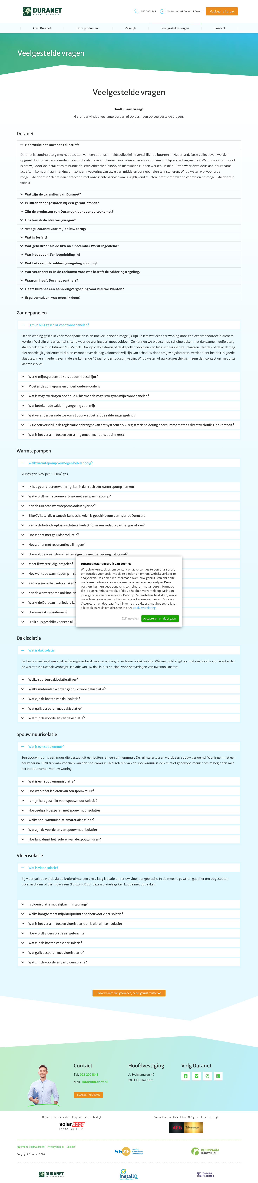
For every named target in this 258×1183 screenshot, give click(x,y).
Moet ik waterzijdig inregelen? (50, 564)
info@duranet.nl (95, 1082)
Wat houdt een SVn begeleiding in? (52, 254)
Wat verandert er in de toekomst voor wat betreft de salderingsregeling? (83, 272)
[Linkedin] (218, 1076)
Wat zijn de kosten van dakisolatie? (54, 699)
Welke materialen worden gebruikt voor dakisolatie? (67, 689)
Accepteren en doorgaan (159, 618)
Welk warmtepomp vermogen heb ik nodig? (60, 463)
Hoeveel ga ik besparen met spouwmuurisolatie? (64, 810)
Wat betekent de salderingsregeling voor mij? (61, 263)
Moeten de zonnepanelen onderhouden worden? (64, 386)
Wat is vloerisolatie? (43, 868)
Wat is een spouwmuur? (46, 747)
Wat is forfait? (36, 237)
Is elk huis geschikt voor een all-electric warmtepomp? (68, 622)
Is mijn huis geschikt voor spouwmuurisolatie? (62, 801)
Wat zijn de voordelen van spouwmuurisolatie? (62, 830)
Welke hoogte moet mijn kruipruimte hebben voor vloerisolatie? (75, 914)
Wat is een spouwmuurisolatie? (51, 781)
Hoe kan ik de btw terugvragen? (50, 220)
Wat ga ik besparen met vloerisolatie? (56, 953)
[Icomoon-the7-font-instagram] (207, 1076)
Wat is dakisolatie (41, 650)
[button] (129, 145)
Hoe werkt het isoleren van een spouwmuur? (61, 791)
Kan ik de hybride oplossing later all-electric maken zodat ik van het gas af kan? (86, 525)
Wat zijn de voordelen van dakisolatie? (56, 718)
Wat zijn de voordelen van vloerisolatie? (57, 962)
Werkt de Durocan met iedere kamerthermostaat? (65, 603)
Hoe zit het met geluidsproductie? (53, 535)
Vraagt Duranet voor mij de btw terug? (55, 229)
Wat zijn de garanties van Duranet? (53, 194)
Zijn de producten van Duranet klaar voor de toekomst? (69, 211)
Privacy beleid (55, 1146)
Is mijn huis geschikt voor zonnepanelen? (58, 325)
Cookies (71, 1146)
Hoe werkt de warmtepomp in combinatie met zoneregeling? (73, 574)
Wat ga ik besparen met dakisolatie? (55, 708)
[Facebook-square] (185, 1076)
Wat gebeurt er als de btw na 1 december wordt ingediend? (72, 246)
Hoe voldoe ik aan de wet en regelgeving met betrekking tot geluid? (78, 554)
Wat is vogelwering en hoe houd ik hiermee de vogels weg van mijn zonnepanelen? (88, 396)
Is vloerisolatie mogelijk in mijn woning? (58, 904)
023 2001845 (148, 11)
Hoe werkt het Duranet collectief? (52, 145)
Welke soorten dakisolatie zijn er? (53, 679)
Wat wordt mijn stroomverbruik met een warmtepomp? (69, 496)
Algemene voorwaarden (31, 1146)
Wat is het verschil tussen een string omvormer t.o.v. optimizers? (76, 435)
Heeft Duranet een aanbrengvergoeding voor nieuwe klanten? (74, 289)
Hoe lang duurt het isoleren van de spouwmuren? (64, 839)
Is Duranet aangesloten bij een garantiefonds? (62, 203)
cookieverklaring (144, 608)
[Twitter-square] (196, 1076)
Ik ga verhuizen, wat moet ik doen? (53, 297)
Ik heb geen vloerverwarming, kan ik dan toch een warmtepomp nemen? (81, 487)
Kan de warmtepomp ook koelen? (53, 593)
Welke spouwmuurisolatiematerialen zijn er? (61, 820)
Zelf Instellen (130, 618)
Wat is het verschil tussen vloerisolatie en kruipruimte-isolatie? (75, 924)
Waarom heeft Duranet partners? (51, 280)
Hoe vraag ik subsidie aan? (47, 612)
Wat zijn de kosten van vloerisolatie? (55, 943)
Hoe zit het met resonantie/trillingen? (56, 545)
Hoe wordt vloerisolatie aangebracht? (56, 933)
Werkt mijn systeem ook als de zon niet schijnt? (63, 377)
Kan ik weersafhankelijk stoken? (52, 583)
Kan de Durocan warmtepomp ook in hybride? (62, 506)
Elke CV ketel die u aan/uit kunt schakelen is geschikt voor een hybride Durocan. (86, 516)
